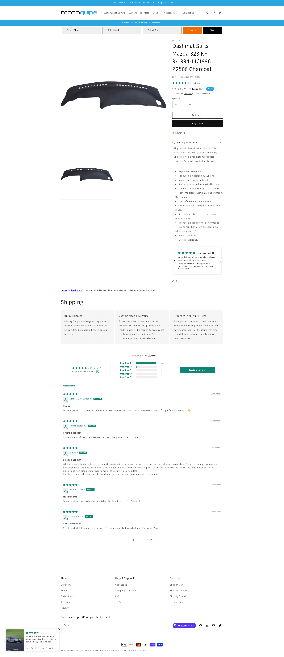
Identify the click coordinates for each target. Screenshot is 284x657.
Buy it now (198, 123)
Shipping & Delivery (125, 590)
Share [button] (178, 281)
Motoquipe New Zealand (76, 650)
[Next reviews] (221, 261)
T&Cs (118, 602)
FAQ (117, 596)
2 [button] (138, 539)
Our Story (66, 584)
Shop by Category (179, 590)
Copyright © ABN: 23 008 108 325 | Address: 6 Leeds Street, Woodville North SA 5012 (116, 650)
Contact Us (121, 584)
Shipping (188, 93)
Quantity (176, 98)
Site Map (65, 602)
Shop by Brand (178, 596)
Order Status (67, 596)
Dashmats (76, 290)
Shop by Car (176, 584)
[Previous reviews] (175, 261)
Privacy (64, 607)
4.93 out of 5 (94, 368)
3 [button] (142, 539)
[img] (70, 394)
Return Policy (177, 602)
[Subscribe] (110, 625)
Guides (64, 590)
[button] (156, 13)
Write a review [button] (197, 369)
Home (64, 290)
